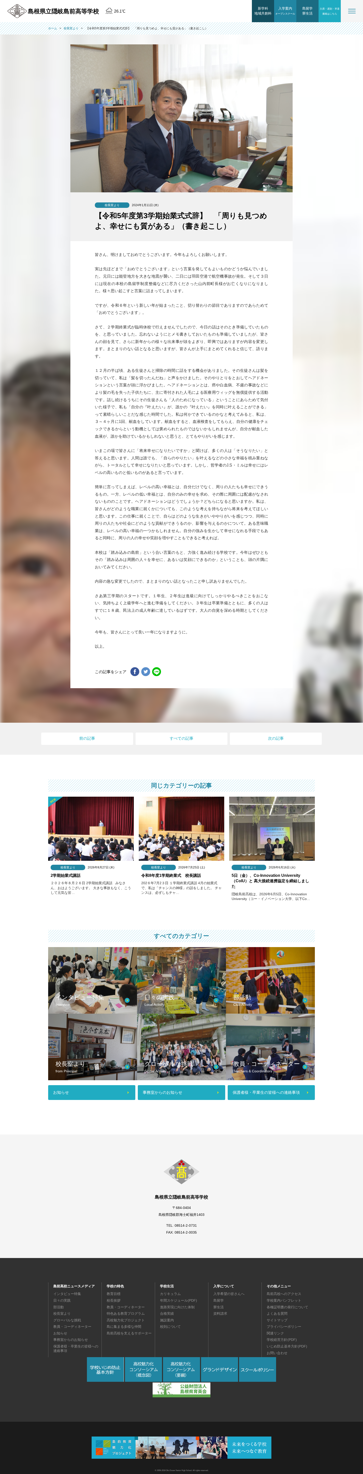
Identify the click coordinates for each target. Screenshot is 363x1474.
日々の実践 (62, 1300)
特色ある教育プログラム (126, 1313)
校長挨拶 (114, 1300)
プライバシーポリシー (284, 1327)
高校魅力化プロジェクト (126, 1320)
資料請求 (220, 1313)
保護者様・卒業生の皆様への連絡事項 (75, 1348)
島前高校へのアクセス (284, 1294)
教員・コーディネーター (72, 1327)
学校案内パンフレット (284, 1300)
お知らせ (60, 1333)
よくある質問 (277, 1313)
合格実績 (167, 1313)
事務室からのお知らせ (70, 1340)
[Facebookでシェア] (134, 672)
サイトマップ (277, 1320)
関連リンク (275, 1333)
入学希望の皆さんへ (228, 1294)
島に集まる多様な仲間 (124, 1327)
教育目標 (114, 1294)
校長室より (62, 1313)
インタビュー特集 (67, 1294)
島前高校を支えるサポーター (129, 1333)
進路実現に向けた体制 (177, 1307)
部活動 (58, 1307)
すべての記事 (181, 738)
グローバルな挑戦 (67, 1320)
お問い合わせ (277, 1353)
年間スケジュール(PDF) (178, 1300)
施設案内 (167, 1320)
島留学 (218, 1300)
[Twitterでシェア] (145, 672)
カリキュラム (170, 1294)
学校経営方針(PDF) (282, 1340)
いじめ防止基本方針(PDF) (287, 1346)
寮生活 (218, 1307)
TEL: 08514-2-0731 (181, 1225)
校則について (170, 1327)
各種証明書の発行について (287, 1307)
